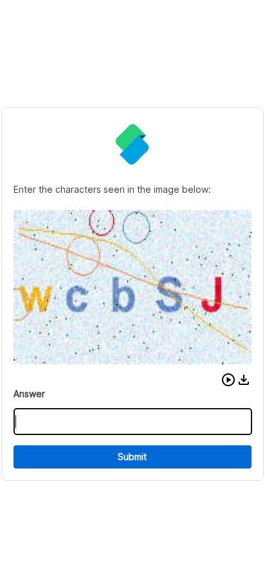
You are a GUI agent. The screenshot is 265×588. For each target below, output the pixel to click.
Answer (29, 393)
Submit (132, 456)
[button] (228, 380)
